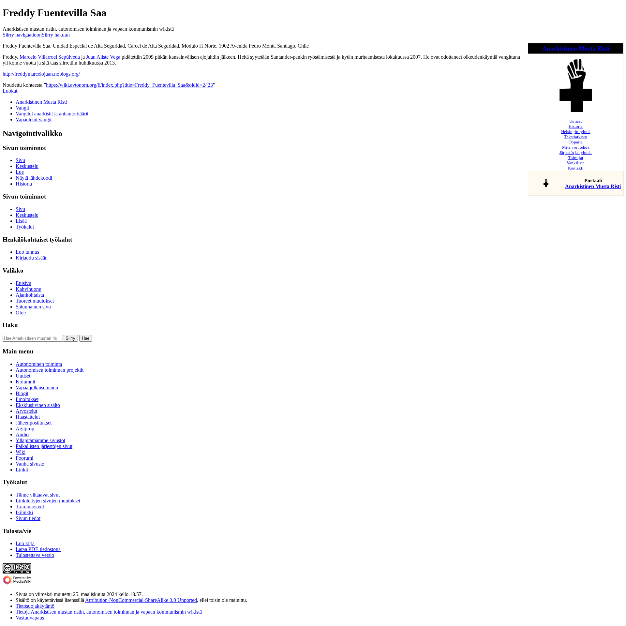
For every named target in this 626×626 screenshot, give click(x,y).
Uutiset (575, 121)
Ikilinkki (24, 512)
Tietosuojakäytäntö (35, 606)
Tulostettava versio (35, 555)
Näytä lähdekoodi (34, 178)
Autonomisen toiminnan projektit (49, 370)
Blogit (22, 393)
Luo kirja (25, 543)
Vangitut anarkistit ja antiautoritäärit (52, 113)
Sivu (20, 160)
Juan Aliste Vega (103, 57)
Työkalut (25, 227)
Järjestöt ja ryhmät (575, 152)
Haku (10, 324)
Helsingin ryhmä (575, 131)
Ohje (21, 312)
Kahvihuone (28, 289)
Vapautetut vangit (34, 119)
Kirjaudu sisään (32, 258)
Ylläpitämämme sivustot (40, 440)
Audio (22, 434)
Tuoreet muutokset (35, 301)
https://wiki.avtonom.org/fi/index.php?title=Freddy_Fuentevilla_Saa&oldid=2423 (129, 85)
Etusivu (23, 283)
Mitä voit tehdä (575, 147)
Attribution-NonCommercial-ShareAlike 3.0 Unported (141, 600)
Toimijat (575, 157)
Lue (20, 172)
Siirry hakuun (56, 34)
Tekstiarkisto (575, 136)
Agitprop (25, 428)
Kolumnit (25, 381)
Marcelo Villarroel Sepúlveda (50, 57)
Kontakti (576, 168)
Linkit (22, 469)
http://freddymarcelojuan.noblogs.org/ (41, 74)
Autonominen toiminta (39, 364)
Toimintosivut (30, 506)
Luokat (10, 91)
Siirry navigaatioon (22, 34)
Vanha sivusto (30, 464)
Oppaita (576, 142)
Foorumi (24, 458)
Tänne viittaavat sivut (38, 495)
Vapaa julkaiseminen (37, 387)
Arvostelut (26, 411)
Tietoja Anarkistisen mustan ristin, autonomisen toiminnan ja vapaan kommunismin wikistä (109, 612)
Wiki (20, 452)
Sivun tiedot (28, 518)
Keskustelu (27, 166)
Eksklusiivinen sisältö (38, 405)
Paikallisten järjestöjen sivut (44, 446)
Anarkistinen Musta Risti (575, 48)
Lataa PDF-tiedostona (38, 549)
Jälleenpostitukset (34, 422)
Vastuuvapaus (30, 617)
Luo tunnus (27, 252)
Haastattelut (28, 417)
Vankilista (576, 162)
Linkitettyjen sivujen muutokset (48, 500)
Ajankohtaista (30, 295)
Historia (576, 126)
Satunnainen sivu (33, 306)
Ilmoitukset (27, 399)
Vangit (22, 108)
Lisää (21, 221)
